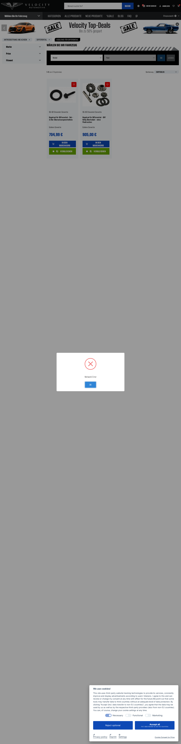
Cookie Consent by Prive (165, 737)
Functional (138, 715)
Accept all (154, 725)
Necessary (118, 715)
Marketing (157, 715)
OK (90, 384)
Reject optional (112, 725)
